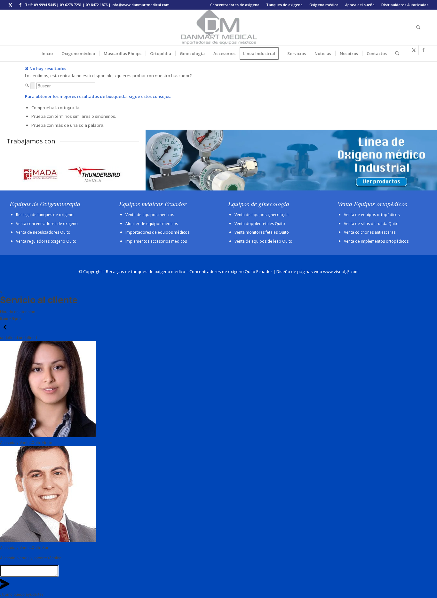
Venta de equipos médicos (149, 214)
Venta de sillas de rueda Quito (371, 223)
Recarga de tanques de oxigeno (45, 214)
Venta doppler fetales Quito (259, 223)
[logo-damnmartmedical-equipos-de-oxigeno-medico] (218, 27)
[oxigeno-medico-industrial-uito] (291, 160)
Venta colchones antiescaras (369, 232)
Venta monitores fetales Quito (261, 232)
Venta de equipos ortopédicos (372, 214)
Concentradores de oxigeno (234, 4)
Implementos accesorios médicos (156, 241)
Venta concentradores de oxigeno (47, 223)
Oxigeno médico (323, 4)
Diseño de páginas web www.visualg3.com (317, 271)
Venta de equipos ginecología (261, 214)
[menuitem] (235, 4)
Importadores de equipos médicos (157, 232)
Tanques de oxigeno (284, 4)
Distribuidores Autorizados (404, 4)
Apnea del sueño (360, 4)
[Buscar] (416, 27)
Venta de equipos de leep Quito (263, 241)
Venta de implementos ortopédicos (376, 241)
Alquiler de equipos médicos (151, 223)
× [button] (1, 291)
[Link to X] (10, 5)
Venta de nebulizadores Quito (43, 232)
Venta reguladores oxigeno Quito (46, 241)
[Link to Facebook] (20, 5)
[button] (5, 330)
